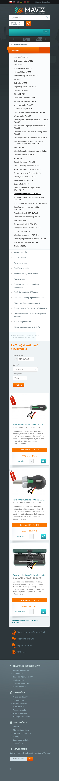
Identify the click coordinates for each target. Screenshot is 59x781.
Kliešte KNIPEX (19, 94)
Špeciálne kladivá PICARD (24, 155)
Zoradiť (16, 365)
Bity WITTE (18, 79)
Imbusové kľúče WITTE (22, 72)
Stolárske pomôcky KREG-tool (26, 292)
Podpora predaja (19, 710)
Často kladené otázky (21, 740)
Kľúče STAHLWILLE (21, 184)
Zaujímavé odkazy (20, 703)
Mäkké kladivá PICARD (22, 116)
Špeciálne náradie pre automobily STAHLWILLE (26, 208)
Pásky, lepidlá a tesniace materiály (27, 303)
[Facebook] (10, 769)
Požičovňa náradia (20, 713)
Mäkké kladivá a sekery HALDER (26, 243)
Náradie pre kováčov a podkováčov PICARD (30, 138)
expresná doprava (26, 639)
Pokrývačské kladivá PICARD (25, 101)
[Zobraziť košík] (28, 23)
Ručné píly (18, 158)
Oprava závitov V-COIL (22, 231)
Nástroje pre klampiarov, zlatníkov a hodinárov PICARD (31, 121)
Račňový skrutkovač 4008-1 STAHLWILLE (31, 424)
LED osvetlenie (20, 257)
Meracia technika (20, 252)
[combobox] (25, 369)
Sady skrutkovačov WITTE (23, 61)
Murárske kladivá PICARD (23, 105)
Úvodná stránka (18, 335)
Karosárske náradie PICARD (24, 162)
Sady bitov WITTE (20, 83)
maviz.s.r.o (22, 687)
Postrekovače (19, 279)
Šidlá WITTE (18, 65)
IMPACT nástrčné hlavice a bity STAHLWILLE (30, 203)
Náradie (15, 50)
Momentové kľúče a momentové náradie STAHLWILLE (29, 198)
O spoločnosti (18, 743)
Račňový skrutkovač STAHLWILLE (27, 194)
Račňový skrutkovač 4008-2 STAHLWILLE (31, 499)
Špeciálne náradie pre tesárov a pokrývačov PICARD (30, 133)
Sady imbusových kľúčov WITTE (26, 76)
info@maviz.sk (18, 680)
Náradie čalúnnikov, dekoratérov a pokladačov (31, 151)
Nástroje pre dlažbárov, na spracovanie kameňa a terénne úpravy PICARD (28, 143)
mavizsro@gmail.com (21, 683)
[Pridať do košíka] (43, 461)
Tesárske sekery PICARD (23, 109)
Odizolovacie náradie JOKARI (25, 98)
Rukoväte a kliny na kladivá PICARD (27, 169)
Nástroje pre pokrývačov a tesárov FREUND (30, 239)
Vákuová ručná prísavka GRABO (27, 327)
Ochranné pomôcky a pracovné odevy (29, 298)
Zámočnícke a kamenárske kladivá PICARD (30, 112)
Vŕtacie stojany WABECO (24, 322)
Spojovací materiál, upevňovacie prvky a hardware (30, 315)
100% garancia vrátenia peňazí (31, 632)
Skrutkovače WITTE (21, 57)
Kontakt (16, 727)
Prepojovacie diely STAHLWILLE (26, 213)
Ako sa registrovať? (20, 697)
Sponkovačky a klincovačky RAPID (27, 217)
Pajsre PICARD (19, 147)
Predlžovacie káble (21, 268)
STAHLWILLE (24, 359)
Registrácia (46, 2)
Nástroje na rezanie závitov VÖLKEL (27, 228)
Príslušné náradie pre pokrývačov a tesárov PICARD (30, 127)
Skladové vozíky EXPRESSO (26, 274)
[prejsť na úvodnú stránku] (29, 10)
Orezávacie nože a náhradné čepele (27, 173)
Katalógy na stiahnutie (21, 717)
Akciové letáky (18, 707)
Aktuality (16, 737)
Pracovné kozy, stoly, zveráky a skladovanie (26, 285)
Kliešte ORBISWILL (21, 90)
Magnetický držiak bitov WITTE (25, 87)
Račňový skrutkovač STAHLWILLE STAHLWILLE (25, 621)
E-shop (28, 335)
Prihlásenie (37, 2)
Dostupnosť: (17, 374)
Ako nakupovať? (19, 700)
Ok (30, 759)
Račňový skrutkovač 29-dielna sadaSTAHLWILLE (34, 575)
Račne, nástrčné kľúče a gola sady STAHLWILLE (27, 189)
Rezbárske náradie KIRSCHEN (25, 224)
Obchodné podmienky (21, 730)
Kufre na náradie (20, 263)
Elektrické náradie (21, 45)
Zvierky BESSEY (20, 246)
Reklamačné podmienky (22, 733)
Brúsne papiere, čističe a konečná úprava (30, 308)
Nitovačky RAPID (20, 220)
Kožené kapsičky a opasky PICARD (27, 166)
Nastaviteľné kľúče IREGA (23, 180)
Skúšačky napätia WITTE (23, 68)
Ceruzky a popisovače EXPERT (25, 177)
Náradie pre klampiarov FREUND (26, 235)
